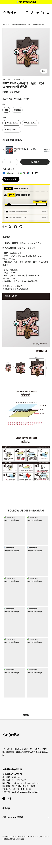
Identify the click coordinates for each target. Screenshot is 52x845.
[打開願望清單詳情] (37, 12)
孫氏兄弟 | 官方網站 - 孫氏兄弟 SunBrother (22, 837)
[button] (42, 12)
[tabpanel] (26, 362)
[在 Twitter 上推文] (10, 226)
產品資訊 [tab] (6, 237)
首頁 (3, 24)
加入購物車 (35, 162)
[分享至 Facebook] (15, 226)
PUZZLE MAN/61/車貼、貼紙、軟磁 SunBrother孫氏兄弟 (26, 24)
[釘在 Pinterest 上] (20, 226)
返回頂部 (26, 715)
